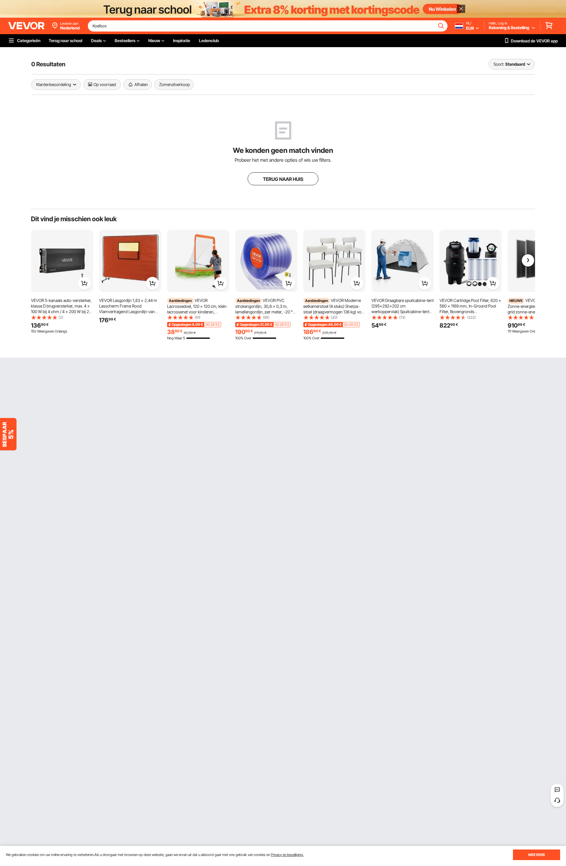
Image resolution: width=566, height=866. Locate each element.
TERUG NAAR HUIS (283, 179)
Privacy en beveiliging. (287, 854)
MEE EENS (536, 854)
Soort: (498, 64)
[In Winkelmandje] (84, 283)
